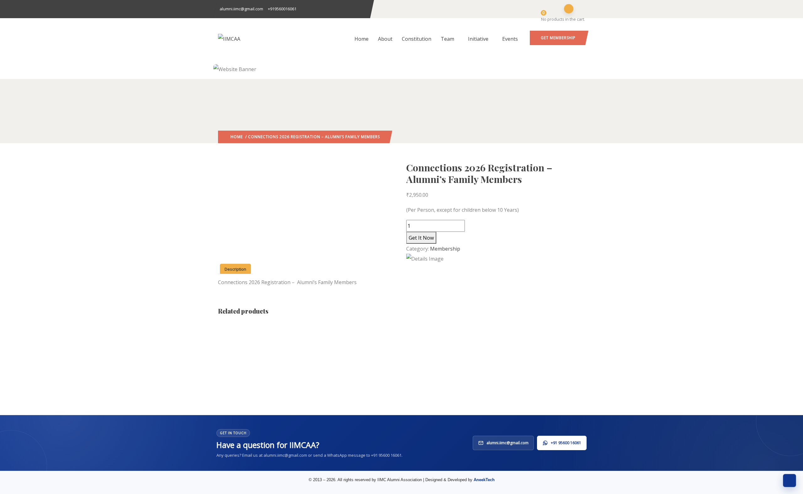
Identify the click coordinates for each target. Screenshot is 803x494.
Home (361, 38)
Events (510, 38)
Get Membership (558, 37)
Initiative (478, 38)
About (385, 38)
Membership (445, 248)
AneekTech (484, 479)
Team (447, 38)
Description (235, 269)
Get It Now (421, 237)
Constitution (416, 38)
